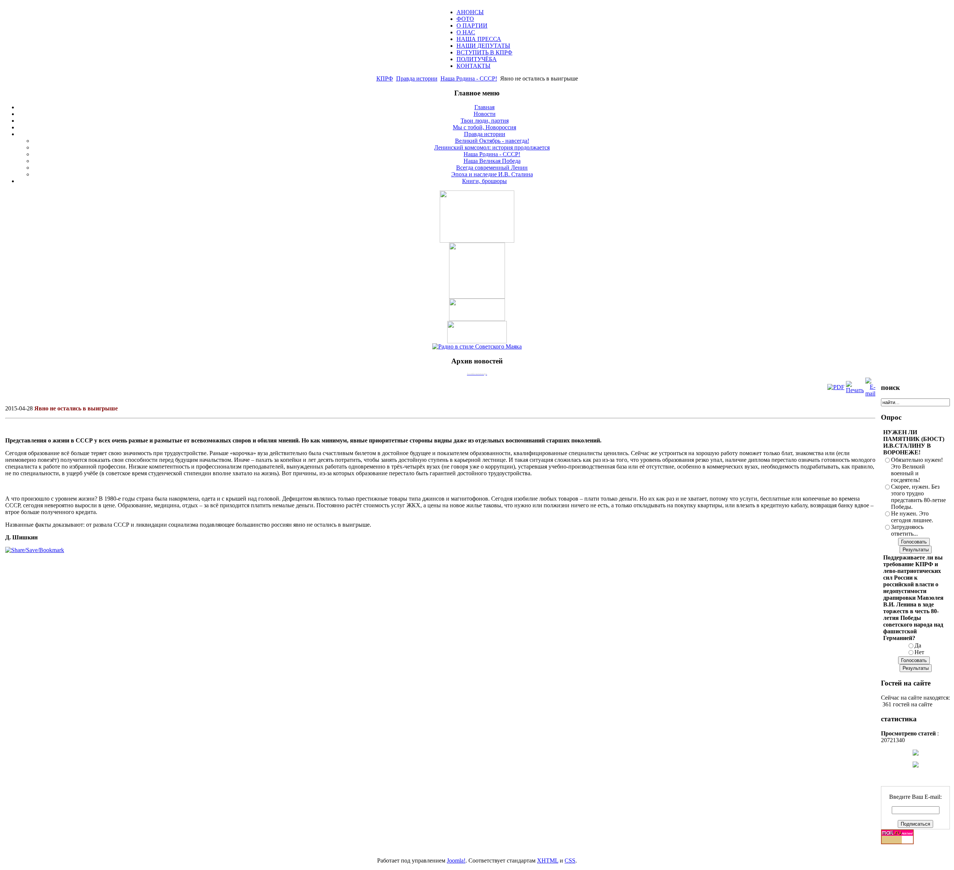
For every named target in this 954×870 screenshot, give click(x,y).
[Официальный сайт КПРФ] (477, 296)
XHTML (547, 860)
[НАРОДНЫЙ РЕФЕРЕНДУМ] (477, 240)
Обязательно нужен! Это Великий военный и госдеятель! (917, 470)
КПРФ (384, 78)
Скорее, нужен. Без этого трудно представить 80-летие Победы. (918, 496)
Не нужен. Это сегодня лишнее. (912, 516)
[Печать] (855, 390)
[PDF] (835, 387)
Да (917, 645)
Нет (919, 652)
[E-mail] (870, 393)
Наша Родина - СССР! (468, 78)
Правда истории (416, 78)
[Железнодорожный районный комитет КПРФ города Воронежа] (477, 341)
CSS (570, 860)
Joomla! (456, 860)
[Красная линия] (477, 319)
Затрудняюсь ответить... (907, 530)
